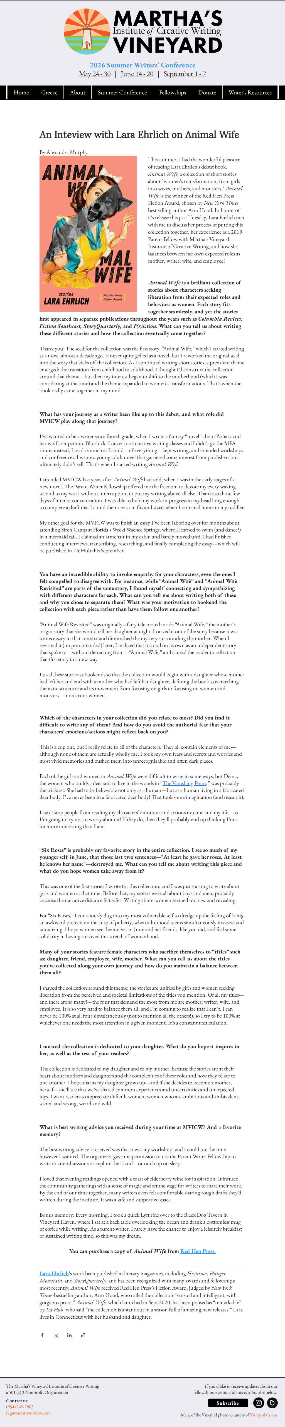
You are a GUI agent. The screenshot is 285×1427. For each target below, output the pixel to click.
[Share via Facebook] (42, 1335)
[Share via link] (83, 1335)
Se (167, 73)
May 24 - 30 (94, 73)
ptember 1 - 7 (188, 73)
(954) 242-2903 (19, 1407)
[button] (78, 92)
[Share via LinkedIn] (69, 1335)
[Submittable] (272, 1402)
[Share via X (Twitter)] (55, 1335)
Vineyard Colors (263, 1415)
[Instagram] (258, 1402)
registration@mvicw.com (28, 1413)
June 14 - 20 (137, 73)
